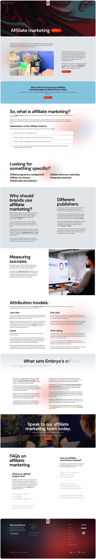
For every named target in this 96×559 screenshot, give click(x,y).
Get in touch (35, 432)
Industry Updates (72, 536)
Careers (70, 530)
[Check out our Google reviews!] (14, 533)
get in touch (80, 407)
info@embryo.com (35, 532)
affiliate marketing (19, 115)
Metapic (82, 218)
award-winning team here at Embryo (27, 380)
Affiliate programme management (27, 174)
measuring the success (23, 271)
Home (3, 2)
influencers (34, 324)
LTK (77, 218)
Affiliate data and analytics (23, 180)
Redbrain (70, 225)
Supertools (70, 539)
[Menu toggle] (93, 3)
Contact (70, 542)
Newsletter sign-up (72, 544)
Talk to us (86, 2)
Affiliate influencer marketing (65, 174)
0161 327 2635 (34, 535)
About (69, 527)
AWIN (29, 487)
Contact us (65, 71)
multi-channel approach (19, 217)
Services (70, 524)
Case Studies (71, 533)
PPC (60, 399)
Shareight (63, 225)
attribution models (38, 306)
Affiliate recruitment (20, 177)
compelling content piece (27, 232)
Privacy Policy (20, 552)
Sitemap (26, 552)
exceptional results (55, 407)
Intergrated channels (60, 177)
